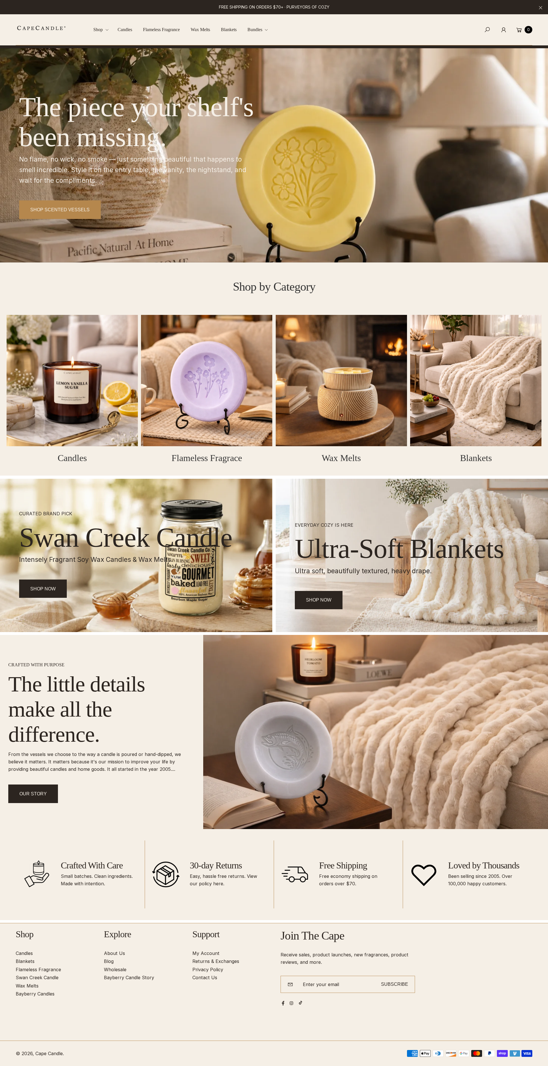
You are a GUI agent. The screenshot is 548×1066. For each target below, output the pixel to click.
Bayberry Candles (35, 994)
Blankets (476, 458)
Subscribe (394, 984)
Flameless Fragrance (38, 969)
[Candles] (72, 380)
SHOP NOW (318, 599)
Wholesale (115, 969)
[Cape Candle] (41, 28)
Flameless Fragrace (207, 458)
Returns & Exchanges (215, 961)
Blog (109, 961)
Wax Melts (341, 458)
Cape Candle (49, 1053)
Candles (72, 458)
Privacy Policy (207, 969)
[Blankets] (475, 380)
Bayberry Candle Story (129, 977)
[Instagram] (291, 1003)
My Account (205, 953)
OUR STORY (33, 793)
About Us (114, 953)
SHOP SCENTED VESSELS (60, 209)
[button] (103, 29)
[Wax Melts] (341, 380)
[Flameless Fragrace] (206, 380)
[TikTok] (300, 1002)
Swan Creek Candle (37, 977)
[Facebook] (283, 1003)
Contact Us (204, 977)
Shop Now (43, 588)
